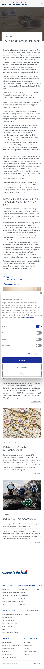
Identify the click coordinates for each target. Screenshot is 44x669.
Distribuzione (22, 604)
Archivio (27, 614)
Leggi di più (36, 402)
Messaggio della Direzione (10, 592)
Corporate (21, 598)
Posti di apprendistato (9, 657)
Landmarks (21, 601)
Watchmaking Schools (9, 648)
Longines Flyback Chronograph (14, 448)
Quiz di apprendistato (8, 654)
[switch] (39, 333)
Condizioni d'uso (29, 654)
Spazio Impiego (7, 638)
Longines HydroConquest (20, 518)
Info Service (27, 642)
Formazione (5, 651)
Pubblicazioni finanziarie (9, 623)
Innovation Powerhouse (9, 595)
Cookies (26, 648)
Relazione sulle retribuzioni (10, 632)
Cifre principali (36, 589)
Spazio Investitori (9, 610)
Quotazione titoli (7, 617)
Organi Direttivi (6, 589)
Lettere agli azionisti (8, 626)
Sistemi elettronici (24, 595)
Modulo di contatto (32, 638)
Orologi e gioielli (23, 589)
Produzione (21, 592)
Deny (22, 374)
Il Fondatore (5, 604)
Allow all (22, 360)
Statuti (4, 629)
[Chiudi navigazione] (41, 3)
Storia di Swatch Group (9, 601)
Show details (33, 354)
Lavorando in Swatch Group (10, 645)
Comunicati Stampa (32, 610)
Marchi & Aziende (25, 585)
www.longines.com (12, 284)
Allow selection (22, 367)
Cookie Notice (28, 317)
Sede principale (28, 645)
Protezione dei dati (30, 651)
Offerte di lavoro (7, 642)
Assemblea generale (8, 620)
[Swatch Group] (14, 3)
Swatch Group (7, 585)
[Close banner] (41, 293)
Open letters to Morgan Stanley (12, 614)
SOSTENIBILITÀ (37, 585)
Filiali (3, 598)
